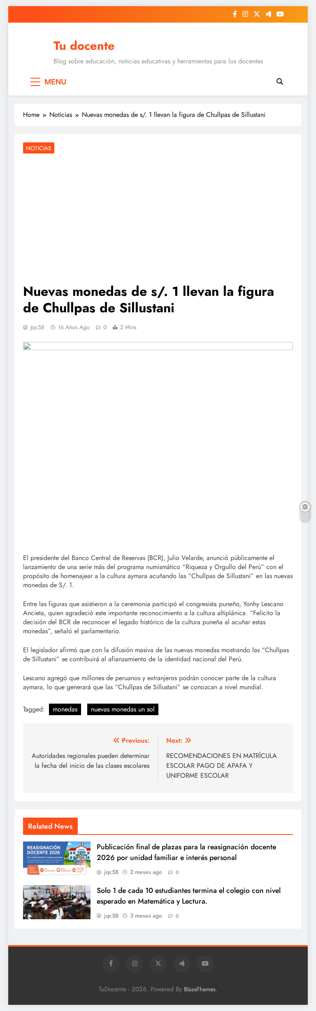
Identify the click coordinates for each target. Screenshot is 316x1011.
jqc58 (37, 327)
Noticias (38, 148)
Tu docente (84, 45)
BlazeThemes (200, 989)
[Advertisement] (158, 219)
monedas (65, 709)
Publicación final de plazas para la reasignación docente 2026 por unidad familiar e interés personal (186, 852)
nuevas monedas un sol (123, 709)
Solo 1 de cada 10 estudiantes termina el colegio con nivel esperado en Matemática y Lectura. (189, 895)
